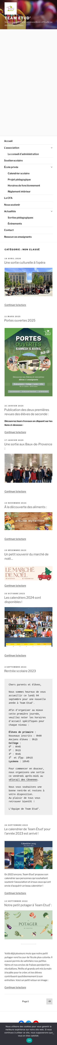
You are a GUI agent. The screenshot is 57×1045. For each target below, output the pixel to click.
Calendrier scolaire (18, 173)
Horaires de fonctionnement (24, 185)
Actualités (10, 211)
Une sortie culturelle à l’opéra (24, 262)
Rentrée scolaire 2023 (20, 671)
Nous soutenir (12, 204)
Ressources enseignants (18, 236)
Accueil (8, 141)
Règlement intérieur (19, 191)
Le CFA (8, 198)
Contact (9, 230)
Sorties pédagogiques (20, 217)
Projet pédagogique (19, 179)
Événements (15, 223)
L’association (11, 147)
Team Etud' (18, 18)
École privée (11, 167)
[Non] (53, 1033)
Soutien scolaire (13, 160)
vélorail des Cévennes (23, 779)
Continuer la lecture (15, 305)
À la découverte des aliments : (25, 507)
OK (29, 1040)
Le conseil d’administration (23, 154)
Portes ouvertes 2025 (19, 320)
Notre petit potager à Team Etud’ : (28, 905)
